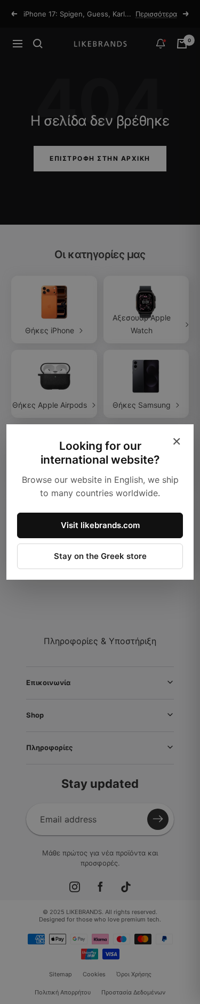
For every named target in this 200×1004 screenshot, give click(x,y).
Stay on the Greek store (100, 556)
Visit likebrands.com (100, 525)
